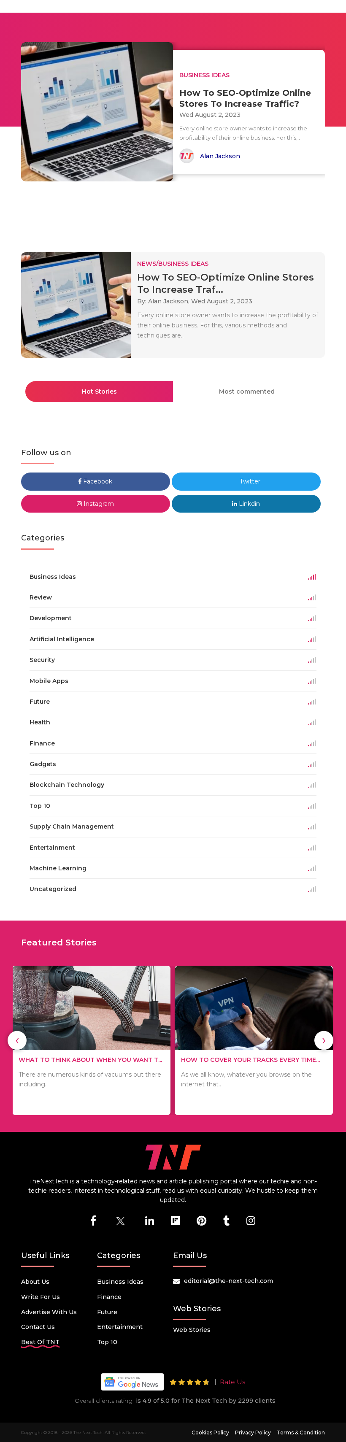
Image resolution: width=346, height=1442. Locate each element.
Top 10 (107, 1342)
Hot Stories (99, 391)
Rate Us (232, 1382)
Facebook (96, 481)
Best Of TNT (40, 1342)
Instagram (98, 504)
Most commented (247, 391)
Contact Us (38, 1327)
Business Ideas (120, 1281)
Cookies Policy (210, 1432)
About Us (35, 1281)
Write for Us (40, 1297)
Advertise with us (49, 1312)
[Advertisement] (174, 213)
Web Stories (192, 1330)
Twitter (249, 481)
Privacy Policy (253, 1432)
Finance (109, 1297)
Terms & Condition (301, 1432)
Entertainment (120, 1327)
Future (107, 1312)
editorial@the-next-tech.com (228, 1281)
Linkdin (248, 504)
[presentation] (17, 1040)
